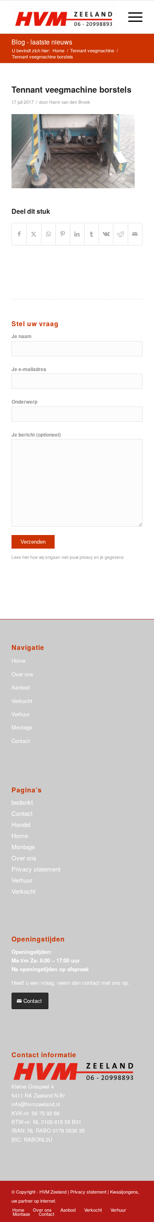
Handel (20, 824)
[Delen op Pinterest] (63, 234)
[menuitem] (131, 16)
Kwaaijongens (124, 1191)
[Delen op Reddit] (120, 234)
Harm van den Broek (69, 102)
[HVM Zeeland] (63, 16)
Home (18, 660)
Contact (20, 741)
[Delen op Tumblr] (92, 234)
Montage (21, 727)
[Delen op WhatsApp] (48, 234)
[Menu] (131, 16)
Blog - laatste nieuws (41, 42)
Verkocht (21, 701)
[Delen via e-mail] (135, 234)
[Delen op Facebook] (19, 234)
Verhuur (20, 714)
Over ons (22, 674)
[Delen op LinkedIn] (77, 234)
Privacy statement (35, 869)
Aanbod (20, 687)
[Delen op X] (34, 234)
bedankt (22, 802)
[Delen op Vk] (106, 234)
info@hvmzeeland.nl (35, 1104)
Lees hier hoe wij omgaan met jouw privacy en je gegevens (67, 557)
